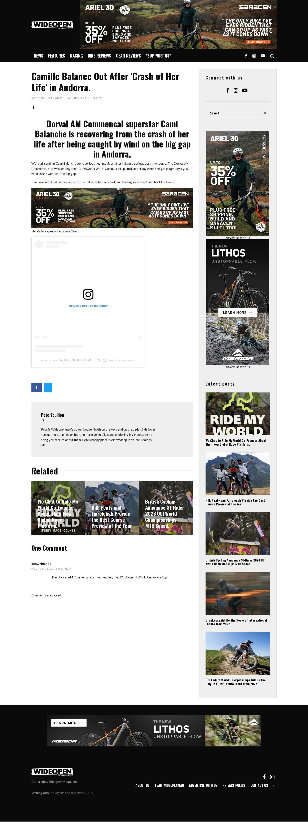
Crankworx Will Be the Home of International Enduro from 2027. (236, 622)
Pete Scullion (41, 98)
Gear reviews (128, 56)
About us (143, 785)
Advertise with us (238, 238)
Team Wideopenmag (169, 785)
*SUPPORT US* (158, 56)
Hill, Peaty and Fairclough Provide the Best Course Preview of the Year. (235, 502)
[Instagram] (254, 55)
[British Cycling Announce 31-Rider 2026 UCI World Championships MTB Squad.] (166, 508)
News (38, 56)
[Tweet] (48, 387)
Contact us (259, 785)
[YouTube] (263, 55)
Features (56, 56)
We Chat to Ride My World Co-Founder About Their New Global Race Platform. (236, 442)
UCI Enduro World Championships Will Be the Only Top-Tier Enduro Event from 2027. (236, 682)
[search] (265, 113)
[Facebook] (246, 55)
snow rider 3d (41, 563)
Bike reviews (99, 56)
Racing (76, 56)
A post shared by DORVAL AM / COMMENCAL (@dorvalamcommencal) (88, 360)
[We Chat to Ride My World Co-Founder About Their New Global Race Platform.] (58, 508)
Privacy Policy (234, 785)
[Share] (33, 107)
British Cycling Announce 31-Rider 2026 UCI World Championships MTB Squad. (235, 562)
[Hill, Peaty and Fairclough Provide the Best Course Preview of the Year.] (112, 508)
